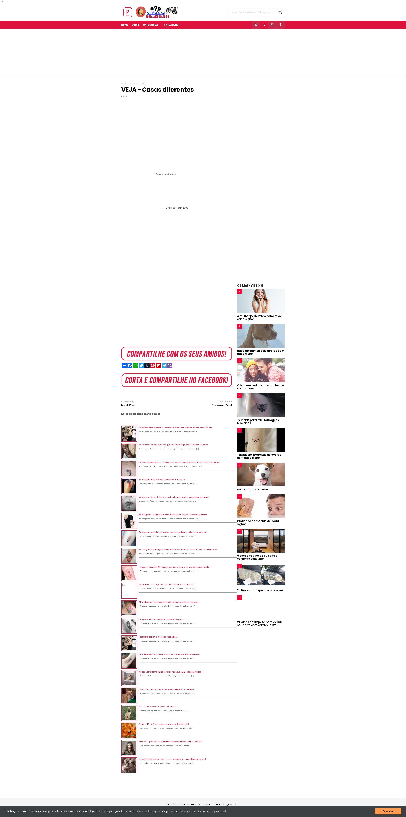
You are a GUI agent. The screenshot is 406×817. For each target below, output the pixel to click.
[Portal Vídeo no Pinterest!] (256, 25)
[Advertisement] (203, 53)
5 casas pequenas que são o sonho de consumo (257, 557)
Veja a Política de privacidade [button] (210, 811)
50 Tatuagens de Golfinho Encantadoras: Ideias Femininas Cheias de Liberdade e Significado (179, 462)
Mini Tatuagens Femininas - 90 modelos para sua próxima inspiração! (169, 602)
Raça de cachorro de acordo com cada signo (260, 352)
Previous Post (222, 405)
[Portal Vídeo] (151, 17)
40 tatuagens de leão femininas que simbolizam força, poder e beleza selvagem (173, 445)
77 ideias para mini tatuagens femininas (258, 421)
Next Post (128, 405)
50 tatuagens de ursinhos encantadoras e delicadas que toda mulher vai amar (172, 532)
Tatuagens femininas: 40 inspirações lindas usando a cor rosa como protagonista (174, 567)
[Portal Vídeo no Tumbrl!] (264, 25)
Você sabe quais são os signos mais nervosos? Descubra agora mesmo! (170, 742)
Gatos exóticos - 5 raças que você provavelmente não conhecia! (166, 584)
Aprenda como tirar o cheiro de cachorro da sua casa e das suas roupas (170, 672)
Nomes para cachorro (252, 489)
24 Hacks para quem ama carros (260, 590)
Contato (173, 804)
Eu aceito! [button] (388, 811)
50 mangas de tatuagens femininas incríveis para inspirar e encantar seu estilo (173, 515)
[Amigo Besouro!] (272, 25)
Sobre (217, 804)
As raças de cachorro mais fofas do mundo (157, 707)
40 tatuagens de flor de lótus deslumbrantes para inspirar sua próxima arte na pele (174, 497)
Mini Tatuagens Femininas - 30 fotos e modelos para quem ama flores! (169, 654)
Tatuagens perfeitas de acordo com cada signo (259, 456)
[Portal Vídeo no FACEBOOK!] (280, 25)
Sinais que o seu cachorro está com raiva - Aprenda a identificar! (166, 689)
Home (124, 25)
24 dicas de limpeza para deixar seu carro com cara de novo (259, 623)
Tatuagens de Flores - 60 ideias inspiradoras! (158, 637)
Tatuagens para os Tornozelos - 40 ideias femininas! (161, 619)
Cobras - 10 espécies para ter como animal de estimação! (164, 724)
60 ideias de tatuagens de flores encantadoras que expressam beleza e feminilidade (175, 427)
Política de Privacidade (196, 804)
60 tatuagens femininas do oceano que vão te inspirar (162, 480)
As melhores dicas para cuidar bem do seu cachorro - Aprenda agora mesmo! (172, 759)
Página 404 (230, 804)
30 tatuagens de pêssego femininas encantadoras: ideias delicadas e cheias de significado (178, 550)
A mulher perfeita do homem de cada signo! (259, 317)
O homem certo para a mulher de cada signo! (260, 386)
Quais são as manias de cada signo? (258, 522)
